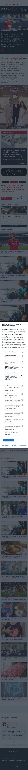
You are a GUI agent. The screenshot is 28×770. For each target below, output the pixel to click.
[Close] (24, 324)
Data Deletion (5, 445)
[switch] (22, 356)
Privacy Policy (22, 445)
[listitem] (14, 352)
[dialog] (14, 385)
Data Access (14, 445)
